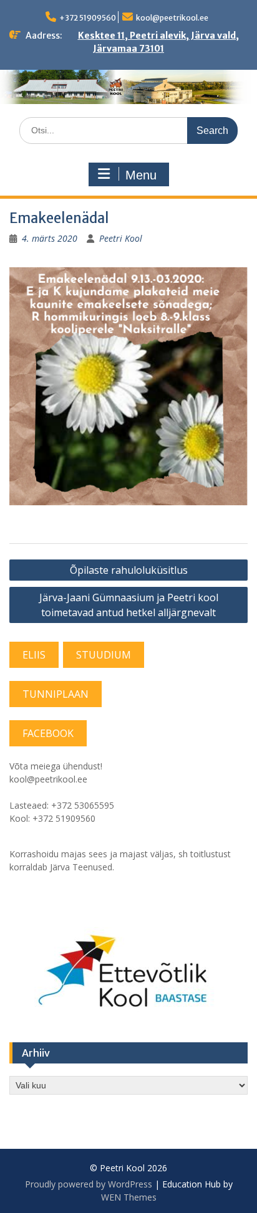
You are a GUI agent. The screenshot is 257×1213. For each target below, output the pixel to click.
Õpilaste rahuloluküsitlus (129, 570)
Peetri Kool (120, 238)
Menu (141, 175)
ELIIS (34, 655)
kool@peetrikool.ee (172, 17)
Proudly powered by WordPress (88, 1184)
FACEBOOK (48, 733)
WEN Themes (129, 1197)
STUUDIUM (103, 655)
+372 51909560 (87, 17)
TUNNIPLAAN (55, 694)
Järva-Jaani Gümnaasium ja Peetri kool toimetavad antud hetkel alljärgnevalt (128, 605)
